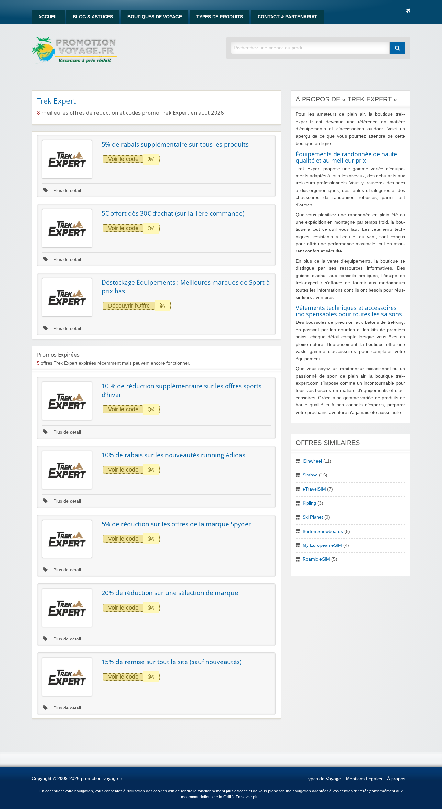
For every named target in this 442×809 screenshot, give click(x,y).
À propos (396, 778)
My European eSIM (322, 545)
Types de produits (219, 16)
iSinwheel (312, 461)
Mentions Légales (364, 778)
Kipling (309, 503)
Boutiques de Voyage (154, 16)
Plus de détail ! (67, 190)
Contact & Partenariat (287, 16)
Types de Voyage (323, 778)
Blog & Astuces (93, 16)
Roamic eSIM (316, 559)
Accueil (48, 16)
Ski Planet (313, 517)
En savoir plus (248, 797)
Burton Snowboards (323, 531)
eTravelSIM (314, 489)
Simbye (310, 475)
